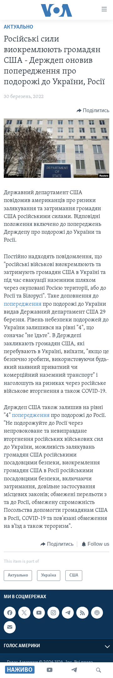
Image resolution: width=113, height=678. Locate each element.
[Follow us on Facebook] (10, 613)
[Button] (93, 111)
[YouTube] (49, 670)
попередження (22, 304)
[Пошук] (98, 670)
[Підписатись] (10, 627)
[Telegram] (74, 670)
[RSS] (82, 613)
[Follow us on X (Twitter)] (24, 613)
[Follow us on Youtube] (39, 613)
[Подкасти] (97, 613)
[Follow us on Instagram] (53, 613)
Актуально (18, 27)
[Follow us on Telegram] (68, 613)
